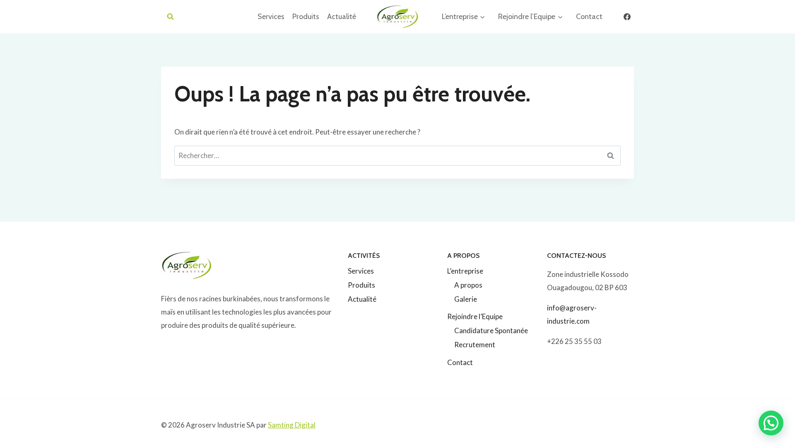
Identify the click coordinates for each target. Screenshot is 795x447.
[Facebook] (627, 17)
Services (271, 16)
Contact (589, 16)
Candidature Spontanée (491, 330)
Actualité (341, 16)
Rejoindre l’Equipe (475, 316)
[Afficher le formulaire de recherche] (170, 16)
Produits (305, 16)
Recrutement (474, 344)
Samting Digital (292, 425)
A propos (468, 285)
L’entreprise (465, 271)
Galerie (465, 299)
